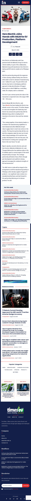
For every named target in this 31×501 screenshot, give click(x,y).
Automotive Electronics (11, 190)
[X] (13, 54)
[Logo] (4, 2)
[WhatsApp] (20, 54)
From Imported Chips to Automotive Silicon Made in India (17, 199)
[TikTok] (13, 498)
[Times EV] (12, 47)
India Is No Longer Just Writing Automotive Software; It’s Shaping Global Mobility (17, 220)
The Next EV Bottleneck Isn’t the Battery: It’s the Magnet (15, 263)
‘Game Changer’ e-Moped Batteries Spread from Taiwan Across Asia (7, 395)
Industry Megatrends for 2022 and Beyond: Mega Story (23, 394)
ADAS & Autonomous (10, 203)
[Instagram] (10, 498)
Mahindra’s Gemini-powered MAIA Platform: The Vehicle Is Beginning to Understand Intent (15, 213)
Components (6, 28)
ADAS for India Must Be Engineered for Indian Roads (15, 205)
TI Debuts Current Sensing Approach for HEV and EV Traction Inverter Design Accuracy (14, 269)
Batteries (4, 261)
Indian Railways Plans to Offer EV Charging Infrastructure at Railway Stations (14, 275)
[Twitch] (17, 498)
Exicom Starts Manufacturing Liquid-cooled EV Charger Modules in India (14, 322)
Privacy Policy (15, 489)
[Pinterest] (17, 54)
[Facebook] (10, 54)
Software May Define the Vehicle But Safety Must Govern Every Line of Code (15, 192)
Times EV (17, 46)
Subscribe (25, 485)
